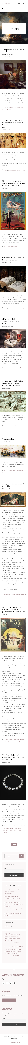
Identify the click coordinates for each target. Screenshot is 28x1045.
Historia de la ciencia (17, 471)
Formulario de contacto (9, 1000)
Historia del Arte (12, 107)
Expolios (6, 594)
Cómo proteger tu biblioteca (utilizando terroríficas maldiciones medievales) (12, 383)
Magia (23, 170)
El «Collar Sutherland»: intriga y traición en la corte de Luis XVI (13, 757)
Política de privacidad (15, 1042)
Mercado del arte (17, 368)
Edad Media (7, 426)
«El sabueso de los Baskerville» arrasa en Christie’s (11, 321)
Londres (17, 742)
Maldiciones (5, 428)
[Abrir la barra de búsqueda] (19, 4)
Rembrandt (18, 953)
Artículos (6, 926)
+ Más (14, 844)
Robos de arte (8, 109)
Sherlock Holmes (6, 370)
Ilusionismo (11, 246)
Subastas (14, 370)
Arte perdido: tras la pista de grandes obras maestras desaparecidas (13, 52)
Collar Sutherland (8, 826)
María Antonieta (12, 828)
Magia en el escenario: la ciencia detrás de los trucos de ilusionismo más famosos (13, 183)
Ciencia (10, 471)
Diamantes (16, 826)
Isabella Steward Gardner (13, 944)
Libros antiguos (17, 170)
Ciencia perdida (8, 439)
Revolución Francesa (7, 830)
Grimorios (10, 170)
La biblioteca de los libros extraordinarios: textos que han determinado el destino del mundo (13, 898)
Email (5, 868)
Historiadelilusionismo (18, 740)
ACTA (5, 107)
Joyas (6, 828)
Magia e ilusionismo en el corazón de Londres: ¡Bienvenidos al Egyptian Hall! (14, 610)
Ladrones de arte (10, 947)
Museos (4, 473)
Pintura (8, 596)
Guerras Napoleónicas (14, 594)
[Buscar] (21, 856)
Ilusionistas (11, 742)
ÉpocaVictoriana (8, 740)
